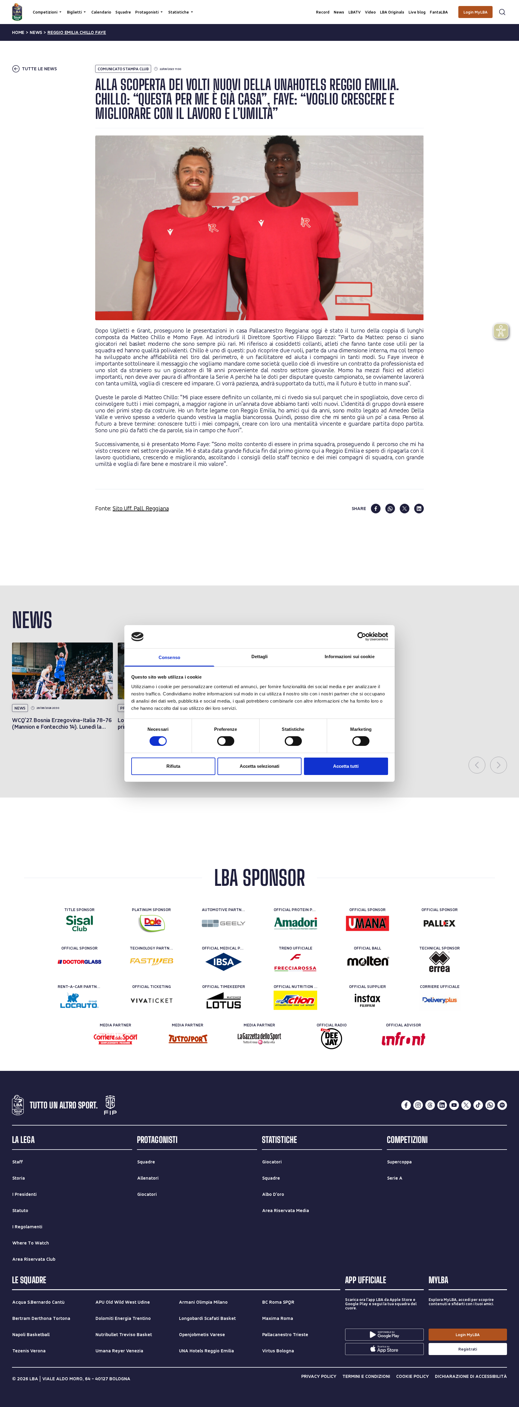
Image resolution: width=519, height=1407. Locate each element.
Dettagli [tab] (259, 656)
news (36, 32)
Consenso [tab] (169, 657)
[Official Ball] (367, 961)
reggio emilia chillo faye (76, 32)
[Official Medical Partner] (223, 961)
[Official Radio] (331, 1038)
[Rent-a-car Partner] (79, 1000)
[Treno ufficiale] (295, 961)
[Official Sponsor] (367, 923)
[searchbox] (259, 7)
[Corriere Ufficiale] (439, 1000)
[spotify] (502, 1105)
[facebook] (376, 508)
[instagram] (418, 1105)
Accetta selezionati (259, 766)
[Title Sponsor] (79, 923)
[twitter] (404, 508)
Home (18, 32)
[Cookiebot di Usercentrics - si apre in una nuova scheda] (361, 636)
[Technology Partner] (151, 961)
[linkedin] (419, 508)
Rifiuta (173, 766)
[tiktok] (478, 1105)
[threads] (430, 1105)
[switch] (225, 741)
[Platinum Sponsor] (151, 923)
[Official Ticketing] (151, 1000)
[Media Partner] (115, 1038)
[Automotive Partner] (223, 923)
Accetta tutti (346, 766)
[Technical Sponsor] (439, 961)
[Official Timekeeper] (223, 1000)
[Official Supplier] (367, 1000)
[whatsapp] (390, 508)
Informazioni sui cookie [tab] (349, 656)
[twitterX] (466, 1105)
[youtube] (454, 1105)
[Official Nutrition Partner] (295, 1000)
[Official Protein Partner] (295, 923)
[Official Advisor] (403, 1038)
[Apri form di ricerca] (502, 12)
